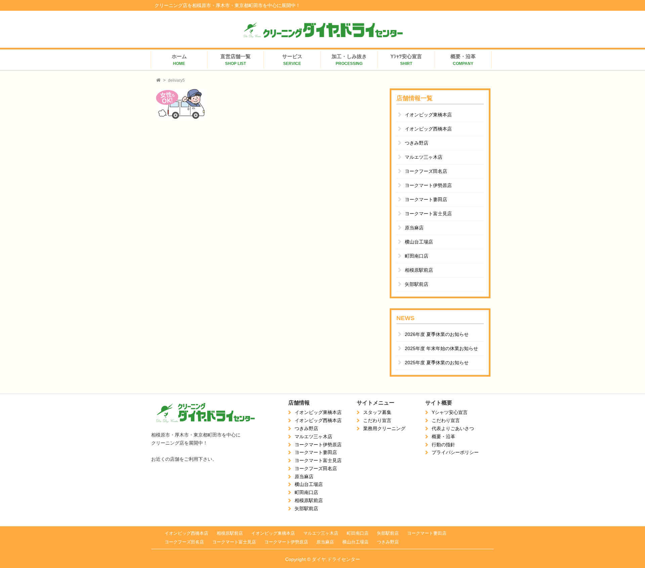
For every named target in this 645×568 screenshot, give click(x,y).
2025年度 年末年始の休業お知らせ (441, 348)
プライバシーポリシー (455, 452)
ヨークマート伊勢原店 (428, 185)
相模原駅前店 (419, 270)
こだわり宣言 (377, 420)
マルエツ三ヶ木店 (423, 157)
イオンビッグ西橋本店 (428, 128)
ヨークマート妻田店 (426, 199)
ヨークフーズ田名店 (426, 171)
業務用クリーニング (384, 428)
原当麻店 (414, 227)
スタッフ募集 (377, 412)
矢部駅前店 (416, 284)
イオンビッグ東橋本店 (428, 114)
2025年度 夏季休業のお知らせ (437, 362)
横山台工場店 (419, 241)
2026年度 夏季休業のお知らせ (437, 334)
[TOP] (158, 80)
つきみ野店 (416, 143)
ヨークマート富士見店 (428, 213)
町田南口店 (416, 256)
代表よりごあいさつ (453, 428)
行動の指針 (443, 444)
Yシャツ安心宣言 (450, 412)
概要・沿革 (443, 436)
